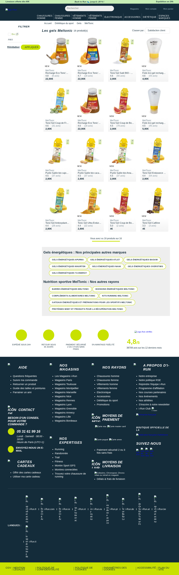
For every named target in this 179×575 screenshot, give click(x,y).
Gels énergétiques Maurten (68, 266)
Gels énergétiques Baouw (142, 260)
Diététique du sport (64, 23)
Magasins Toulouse (65, 384)
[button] (21, 339)
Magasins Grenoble (66, 408)
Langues (14, 525)
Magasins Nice (63, 396)
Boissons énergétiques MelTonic (115, 289)
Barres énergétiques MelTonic (70, 289)
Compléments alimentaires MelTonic (73, 296)
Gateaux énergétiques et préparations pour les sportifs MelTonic (92, 302)
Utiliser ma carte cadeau (26, 476)
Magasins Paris (63, 380)
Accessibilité (146, 567)
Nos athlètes (146, 400)
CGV (8, 567)
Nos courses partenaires (152, 392)
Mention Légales (19, 568)
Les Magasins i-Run (66, 376)
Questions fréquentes (25, 376)
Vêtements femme (107, 388)
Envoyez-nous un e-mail (30, 449)
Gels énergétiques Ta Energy (69, 273)
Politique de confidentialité (48, 568)
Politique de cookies (84, 568)
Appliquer (31, 47)
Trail (57, 457)
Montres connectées (66, 469)
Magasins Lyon (63, 404)
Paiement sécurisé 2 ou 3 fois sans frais (111, 451)
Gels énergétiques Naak (106, 266)
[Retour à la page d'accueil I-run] (19, 13)
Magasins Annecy (65, 412)
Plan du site (163, 568)
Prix (10, 39)
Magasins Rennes (65, 400)
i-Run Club (145, 408)
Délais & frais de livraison (111, 479)
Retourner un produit (24, 384)
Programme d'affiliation (151, 388)
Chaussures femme (108, 380)
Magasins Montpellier (67, 388)
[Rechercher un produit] (110, 8)
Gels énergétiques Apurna (68, 260)
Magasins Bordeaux (66, 420)
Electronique (104, 392)
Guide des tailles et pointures (29, 388)
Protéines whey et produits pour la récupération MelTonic (87, 309)
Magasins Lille (63, 416)
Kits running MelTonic (115, 296)
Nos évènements (148, 396)
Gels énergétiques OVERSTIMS (145, 266)
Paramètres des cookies (115, 568)
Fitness (59, 461)
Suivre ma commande (25, 380)
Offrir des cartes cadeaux (27, 472)
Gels (79, 23)
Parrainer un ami (22, 392)
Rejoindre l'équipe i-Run (152, 384)
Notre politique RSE (150, 380)
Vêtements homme (107, 384)
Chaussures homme (108, 376)
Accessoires (103, 396)
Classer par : (138, 30)
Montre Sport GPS (65, 465)
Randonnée (61, 453)
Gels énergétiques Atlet (105, 260)
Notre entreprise (148, 376)
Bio (13, 34)
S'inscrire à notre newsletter (154, 404)
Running (59, 449)
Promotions (103, 404)
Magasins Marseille (65, 392)
